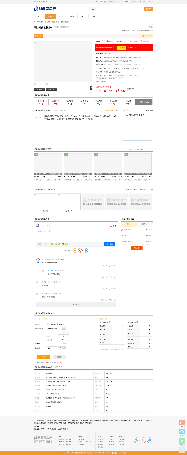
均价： (98, 42)
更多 (117, 110)
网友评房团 (122, 439)
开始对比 (137, 248)
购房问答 (81, 444)
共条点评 (107, 53)
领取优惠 (148, 36)
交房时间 (128, 64)
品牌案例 (100, 442)
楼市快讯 (61, 442)
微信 (136, 440)
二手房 (134, 2)
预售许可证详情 (133, 75)
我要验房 (137, 64)
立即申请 (122, 47)
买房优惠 (103, 2)
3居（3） (136, 149)
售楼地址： (99, 61)
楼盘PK (104, 79)
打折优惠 (81, 442)
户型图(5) (128, 189)
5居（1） (144, 149)
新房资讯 (61, 444)
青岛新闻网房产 (38, 22)
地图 (147, 9)
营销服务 (116, 453)
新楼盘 (50, 16)
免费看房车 (111, 2)
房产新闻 (119, 2)
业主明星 (121, 442)
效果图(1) (135, 189)
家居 (144, 2)
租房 (139, 2)
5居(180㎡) (134, 68)
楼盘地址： (99, 57)
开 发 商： (99, 72)
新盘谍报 (68, 439)
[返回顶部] (182, 450)
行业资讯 (100, 444)
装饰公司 (100, 439)
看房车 (83, 16)
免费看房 (88, 442)
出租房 (111, 439)
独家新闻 (61, 439)
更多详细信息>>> (101, 81)
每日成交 (111, 442)
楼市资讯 (127, 2)
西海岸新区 (55, 22)
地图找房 (88, 439)
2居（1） (129, 149)
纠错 (150, 27)
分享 (97, 79)
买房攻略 (111, 444)
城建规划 (68, 444)
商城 (72, 16)
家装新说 (100, 447)
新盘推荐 (68, 442)
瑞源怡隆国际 (65, 22)
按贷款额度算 (52, 324)
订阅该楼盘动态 (109, 110)
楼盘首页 (38, 36)
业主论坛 (150, 2)
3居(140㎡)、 (108, 68)
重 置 (59, 357)
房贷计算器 (146, 42)
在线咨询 (149, 440)
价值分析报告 (144, 102)
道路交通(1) (143, 189)
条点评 (133, 30)
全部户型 (144, 68)
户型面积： (99, 68)
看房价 (61, 16)
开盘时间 (119, 64)
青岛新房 (47, 22)
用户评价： (99, 53)
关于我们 (101, 453)
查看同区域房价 (120, 41)
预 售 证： (99, 76)
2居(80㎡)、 (117, 68)
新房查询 (81, 439)
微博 (143, 440)
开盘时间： (99, 64)
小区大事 (121, 444)
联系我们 (108, 453)
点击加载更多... (76, 304)
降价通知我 (135, 42)
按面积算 (61, 324)
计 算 (44, 357)
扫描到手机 (112, 79)
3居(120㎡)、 (125, 68)
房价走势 (125, 110)
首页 (97, 2)
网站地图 (123, 453)
